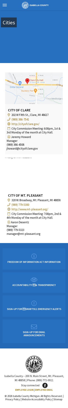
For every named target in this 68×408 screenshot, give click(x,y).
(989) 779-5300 (20, 205)
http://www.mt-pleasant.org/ (30, 209)
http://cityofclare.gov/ (25, 124)
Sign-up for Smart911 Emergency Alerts (34, 309)
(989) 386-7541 (20, 119)
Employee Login (24, 389)
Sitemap (58, 399)
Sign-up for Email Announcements (34, 333)
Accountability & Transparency (34, 285)
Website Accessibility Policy (37, 399)
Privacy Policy (12, 399)
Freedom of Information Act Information (34, 262)
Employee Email (44, 389)
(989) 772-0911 (44, 380)
